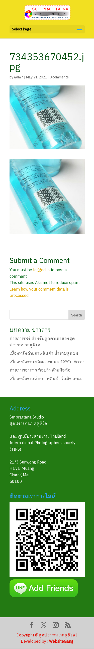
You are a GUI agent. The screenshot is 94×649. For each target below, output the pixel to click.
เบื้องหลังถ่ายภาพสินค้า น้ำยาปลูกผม (44, 353)
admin (18, 77)
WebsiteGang (61, 641)
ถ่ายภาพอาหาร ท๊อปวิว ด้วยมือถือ (40, 370)
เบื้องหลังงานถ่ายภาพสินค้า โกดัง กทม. (46, 379)
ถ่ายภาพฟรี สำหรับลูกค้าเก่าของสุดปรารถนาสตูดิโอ (42, 342)
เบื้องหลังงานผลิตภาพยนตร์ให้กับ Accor (47, 362)
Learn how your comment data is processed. (39, 292)
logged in (41, 270)
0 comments (59, 77)
